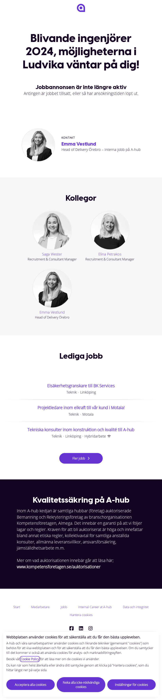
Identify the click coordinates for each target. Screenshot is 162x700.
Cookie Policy (30, 659)
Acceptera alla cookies (30, 684)
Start (16, 607)
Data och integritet (136, 607)
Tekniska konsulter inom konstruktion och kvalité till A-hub (81, 429)
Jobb (64, 607)
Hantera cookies (81, 615)
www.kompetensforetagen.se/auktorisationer (59, 566)
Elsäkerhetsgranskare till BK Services (81, 385)
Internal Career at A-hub (95, 607)
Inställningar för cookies (131, 684)
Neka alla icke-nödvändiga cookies (81, 684)
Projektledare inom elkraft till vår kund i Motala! (81, 407)
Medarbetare (40, 607)
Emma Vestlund (78, 144)
